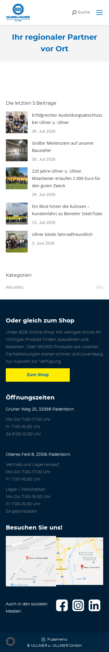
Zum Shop (38, 375)
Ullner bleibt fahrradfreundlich (62, 234)
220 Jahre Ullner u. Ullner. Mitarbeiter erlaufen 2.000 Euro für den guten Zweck (66, 178)
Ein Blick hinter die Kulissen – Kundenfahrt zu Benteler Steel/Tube (67, 210)
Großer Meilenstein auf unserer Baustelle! (63, 146)
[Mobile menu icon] (99, 12)
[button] (10, 641)
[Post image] (17, 122)
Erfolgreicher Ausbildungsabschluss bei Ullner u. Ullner (67, 118)
